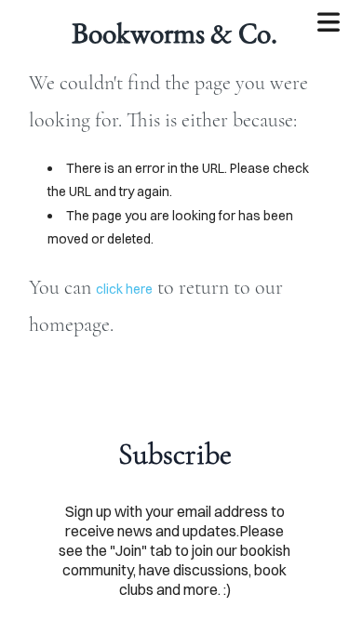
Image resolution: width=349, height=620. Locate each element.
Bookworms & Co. (174, 32)
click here (124, 289)
